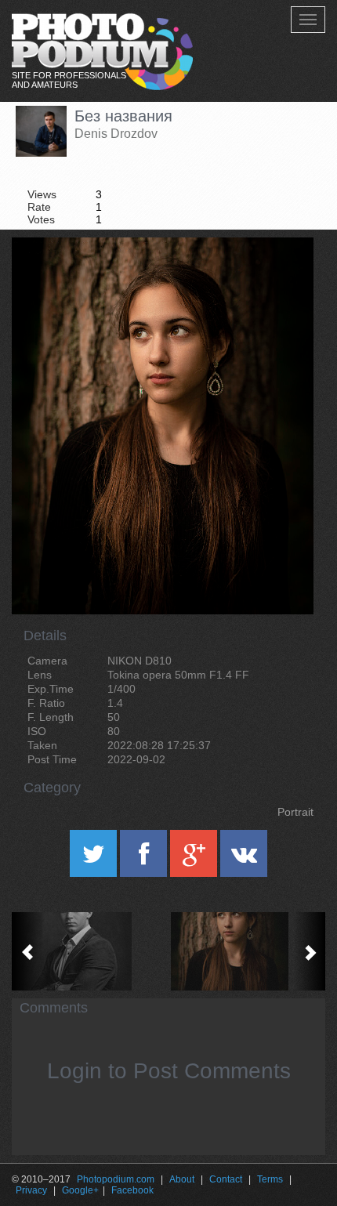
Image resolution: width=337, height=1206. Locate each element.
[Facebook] (145, 859)
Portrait (295, 812)
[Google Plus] (195, 859)
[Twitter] (95, 859)
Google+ (80, 1190)
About (181, 1179)
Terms (270, 1179)
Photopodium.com (115, 1179)
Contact (225, 1179)
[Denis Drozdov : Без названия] (90, 951)
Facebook (132, 1190)
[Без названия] (282, 277)
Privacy (31, 1190)
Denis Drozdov (116, 133)
